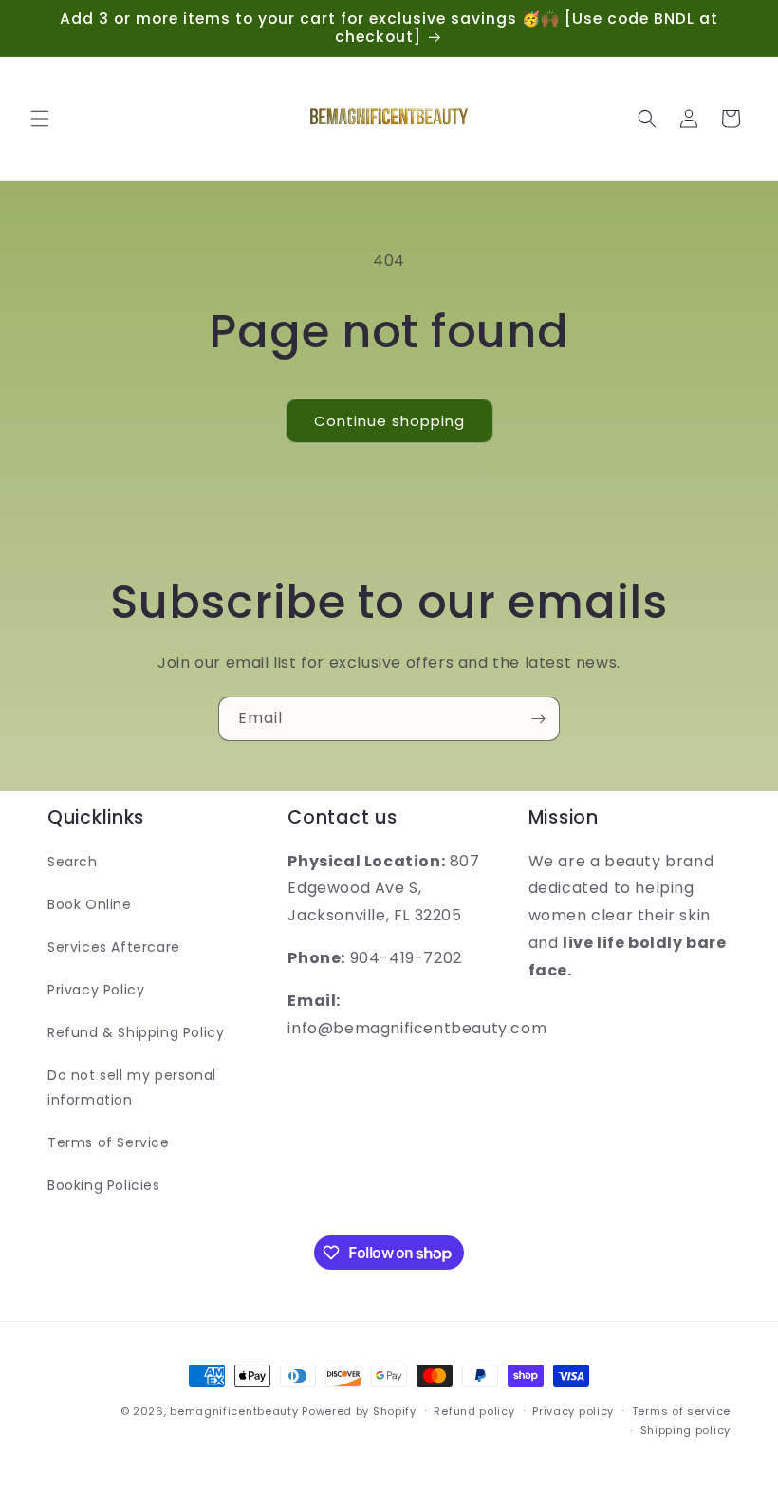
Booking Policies (103, 1185)
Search (72, 861)
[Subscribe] (538, 719)
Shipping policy (686, 1430)
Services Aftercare (113, 947)
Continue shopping (389, 421)
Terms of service (681, 1411)
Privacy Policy (95, 989)
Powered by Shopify (359, 1411)
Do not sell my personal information (131, 1087)
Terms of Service (108, 1142)
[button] (40, 118)
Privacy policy (573, 1411)
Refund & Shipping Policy (135, 1032)
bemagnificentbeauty (234, 1411)
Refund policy (474, 1411)
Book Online (89, 904)
